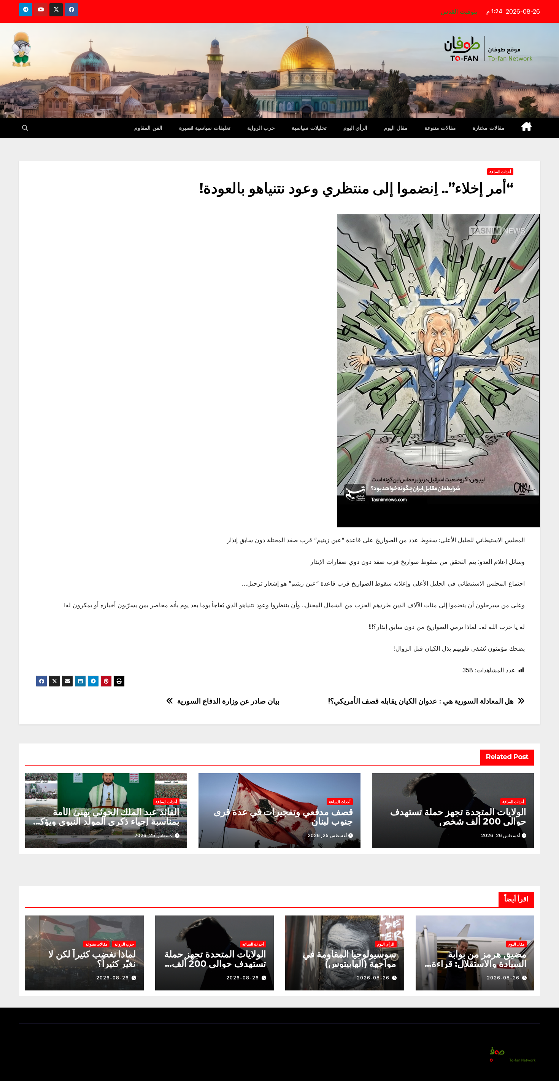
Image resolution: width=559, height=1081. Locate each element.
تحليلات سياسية (309, 127)
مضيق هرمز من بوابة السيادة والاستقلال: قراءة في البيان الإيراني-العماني (478, 964)
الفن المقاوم (148, 127)
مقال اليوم (396, 127)
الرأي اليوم (355, 127)
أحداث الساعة (500, 171)
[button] (25, 128)
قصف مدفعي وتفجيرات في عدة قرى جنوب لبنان (283, 816)
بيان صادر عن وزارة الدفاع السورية (228, 701)
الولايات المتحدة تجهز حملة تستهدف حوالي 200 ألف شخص (458, 816)
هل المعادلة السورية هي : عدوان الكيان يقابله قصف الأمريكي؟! (421, 701)
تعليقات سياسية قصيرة (204, 127)
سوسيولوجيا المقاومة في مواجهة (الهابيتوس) (350, 959)
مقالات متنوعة (440, 127)
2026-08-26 (503, 978)
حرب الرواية (261, 127)
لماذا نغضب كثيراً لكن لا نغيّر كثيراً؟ (92, 959)
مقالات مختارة (489, 127)
